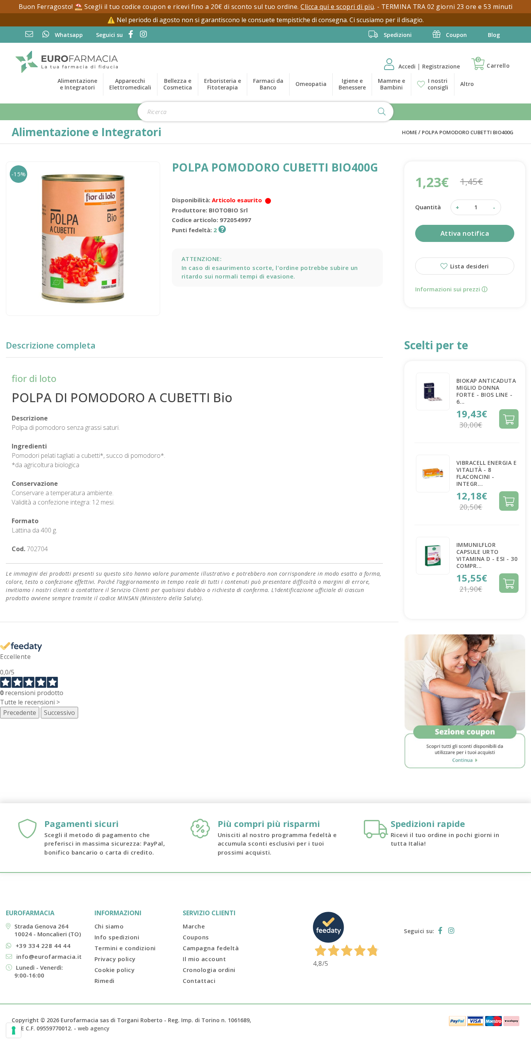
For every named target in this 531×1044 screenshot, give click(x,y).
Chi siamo (109, 926)
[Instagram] (142, 35)
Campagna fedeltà (211, 948)
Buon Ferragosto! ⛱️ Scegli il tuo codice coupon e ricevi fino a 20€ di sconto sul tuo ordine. (160, 6)
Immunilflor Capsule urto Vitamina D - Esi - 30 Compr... (487, 555)
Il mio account (204, 959)
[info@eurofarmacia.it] (29, 35)
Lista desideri (468, 266)
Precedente (19, 712)
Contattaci (199, 980)
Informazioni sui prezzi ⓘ (451, 289)
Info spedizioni (117, 937)
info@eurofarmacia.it (49, 956)
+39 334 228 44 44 (43, 945)
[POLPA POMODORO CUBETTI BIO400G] (83, 238)
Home (409, 132)
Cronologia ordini (209, 970)
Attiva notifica (464, 233)
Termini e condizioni (125, 948)
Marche (194, 926)
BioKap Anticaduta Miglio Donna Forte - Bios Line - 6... (486, 391)
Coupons (196, 937)
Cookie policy (114, 970)
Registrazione (441, 66)
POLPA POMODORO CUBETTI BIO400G (468, 132)
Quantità (428, 207)
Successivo (59, 712)
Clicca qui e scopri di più (337, 6)
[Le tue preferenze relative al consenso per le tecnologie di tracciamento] (13, 1030)
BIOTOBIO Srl (228, 210)
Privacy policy (115, 959)
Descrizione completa (51, 345)
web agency (94, 1028)
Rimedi (104, 980)
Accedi (407, 66)
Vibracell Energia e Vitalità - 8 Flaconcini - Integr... (486, 473)
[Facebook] (129, 35)
